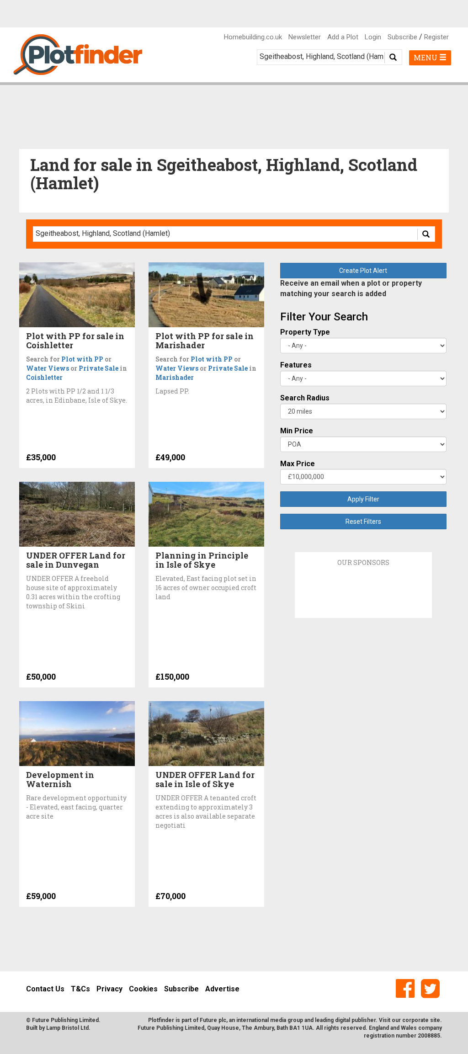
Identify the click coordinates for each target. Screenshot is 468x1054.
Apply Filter (363, 499)
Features (296, 365)
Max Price (297, 463)
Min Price (296, 430)
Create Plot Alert (363, 270)
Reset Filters (363, 521)
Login (373, 37)
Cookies (143, 989)
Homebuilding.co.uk (253, 37)
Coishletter (44, 377)
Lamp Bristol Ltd (67, 1028)
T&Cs (80, 989)
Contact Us (45, 989)
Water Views (47, 368)
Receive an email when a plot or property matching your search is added (351, 288)
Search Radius (305, 398)
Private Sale (98, 368)
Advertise (222, 989)
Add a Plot (342, 37)
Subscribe (402, 37)
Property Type (305, 332)
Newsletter (304, 37)
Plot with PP (82, 359)
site (435, 1020)
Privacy (109, 989)
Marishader (174, 377)
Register (436, 37)
